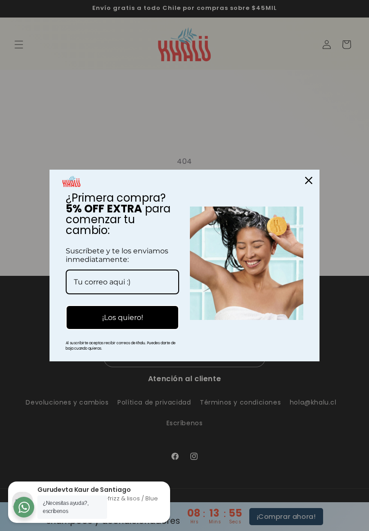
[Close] (309, 180)
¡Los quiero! (122, 317)
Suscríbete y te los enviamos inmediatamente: (117, 255)
